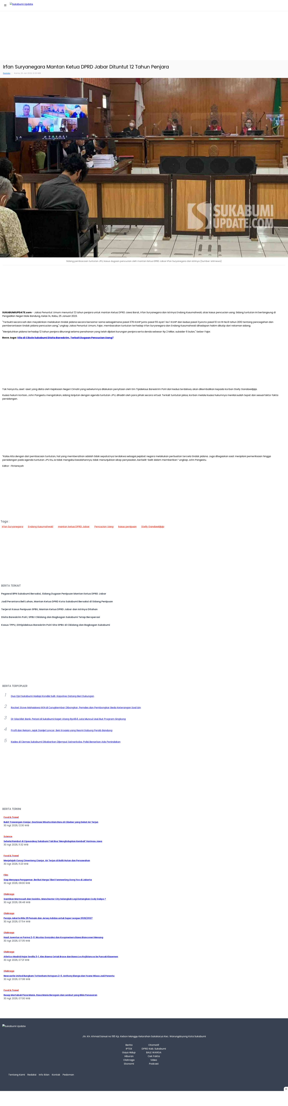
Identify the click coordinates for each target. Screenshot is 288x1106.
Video (153, 1060)
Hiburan (129, 1056)
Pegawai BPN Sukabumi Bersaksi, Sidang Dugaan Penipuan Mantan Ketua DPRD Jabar (53, 593)
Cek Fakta (154, 1056)
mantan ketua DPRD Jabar (74, 526)
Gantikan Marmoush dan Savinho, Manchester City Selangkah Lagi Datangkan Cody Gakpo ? (55, 898)
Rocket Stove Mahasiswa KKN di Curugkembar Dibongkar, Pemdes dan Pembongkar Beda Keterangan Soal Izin (76, 707)
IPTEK (129, 1048)
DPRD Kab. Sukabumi (154, 1048)
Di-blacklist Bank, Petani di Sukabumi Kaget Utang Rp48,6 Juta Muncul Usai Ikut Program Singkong (68, 719)
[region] (144, 35)
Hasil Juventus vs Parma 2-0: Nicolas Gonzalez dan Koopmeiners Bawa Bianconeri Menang (53, 937)
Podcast (154, 1063)
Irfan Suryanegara (12, 526)
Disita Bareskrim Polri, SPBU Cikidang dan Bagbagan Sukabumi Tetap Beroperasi (50, 617)
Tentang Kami (16, 1074)
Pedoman (68, 1074)
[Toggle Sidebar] (6, 5)
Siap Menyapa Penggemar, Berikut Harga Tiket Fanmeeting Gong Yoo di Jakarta (48, 879)
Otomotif (153, 1045)
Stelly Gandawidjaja (152, 526)
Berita (128, 1045)
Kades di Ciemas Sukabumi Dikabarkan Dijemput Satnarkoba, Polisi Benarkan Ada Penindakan (65, 741)
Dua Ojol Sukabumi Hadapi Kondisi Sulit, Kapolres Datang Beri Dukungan (52, 696)
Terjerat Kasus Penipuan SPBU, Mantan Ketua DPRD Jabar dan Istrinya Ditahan (49, 609)
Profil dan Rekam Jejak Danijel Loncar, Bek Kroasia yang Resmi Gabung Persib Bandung (61, 730)
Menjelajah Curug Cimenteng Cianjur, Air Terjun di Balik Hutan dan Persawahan (47, 860)
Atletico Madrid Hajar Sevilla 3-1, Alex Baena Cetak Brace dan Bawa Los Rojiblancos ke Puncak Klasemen (61, 956)
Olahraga (128, 1060)
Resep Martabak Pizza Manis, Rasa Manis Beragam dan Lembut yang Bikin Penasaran (50, 995)
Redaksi (31, 1074)
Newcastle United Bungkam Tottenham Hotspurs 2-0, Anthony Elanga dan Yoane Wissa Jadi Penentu (59, 975)
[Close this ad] (286, 1089)
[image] (144, 167)
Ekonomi (129, 1063)
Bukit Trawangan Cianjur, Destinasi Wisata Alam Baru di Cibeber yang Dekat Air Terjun (51, 822)
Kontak (56, 1074)
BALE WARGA (153, 1052)
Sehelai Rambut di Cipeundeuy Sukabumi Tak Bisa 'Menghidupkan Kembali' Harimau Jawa (53, 841)
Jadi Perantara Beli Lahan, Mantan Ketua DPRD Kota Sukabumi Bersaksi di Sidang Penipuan (57, 601)
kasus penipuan (127, 526)
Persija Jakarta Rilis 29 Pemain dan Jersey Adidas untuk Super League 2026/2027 (48, 918)
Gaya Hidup (129, 1052)
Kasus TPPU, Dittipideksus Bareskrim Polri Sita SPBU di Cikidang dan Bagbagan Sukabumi (55, 625)
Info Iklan (44, 1074)
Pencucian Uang (103, 526)
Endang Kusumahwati (40, 526)
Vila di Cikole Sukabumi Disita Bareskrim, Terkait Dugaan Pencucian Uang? (65, 337)
